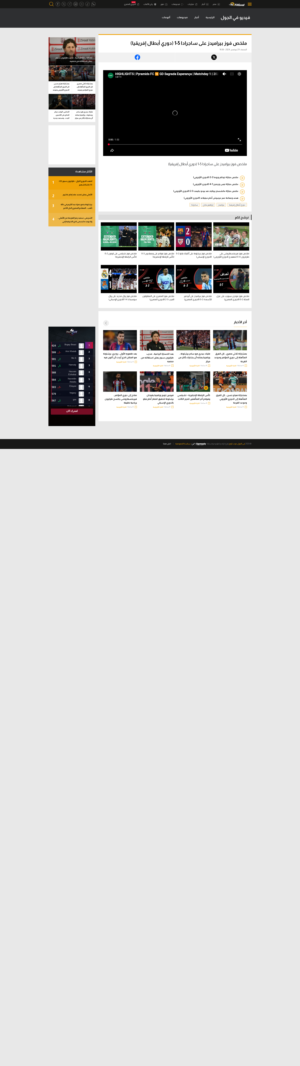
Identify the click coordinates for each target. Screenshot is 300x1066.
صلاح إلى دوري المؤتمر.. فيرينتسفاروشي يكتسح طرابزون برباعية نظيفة (121, 399)
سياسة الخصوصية (183, 443)
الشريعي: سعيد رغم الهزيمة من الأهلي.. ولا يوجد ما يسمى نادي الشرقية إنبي (72, 220)
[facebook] (58, 4)
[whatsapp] (93, 4)
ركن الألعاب (148, 4)
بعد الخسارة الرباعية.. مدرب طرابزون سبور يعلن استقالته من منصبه (157, 358)
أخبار (203, 4)
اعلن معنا (167, 443)
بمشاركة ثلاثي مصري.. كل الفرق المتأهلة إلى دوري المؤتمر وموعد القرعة (230, 357)
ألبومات (166, 17)
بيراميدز (221, 205)
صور (162, 4)
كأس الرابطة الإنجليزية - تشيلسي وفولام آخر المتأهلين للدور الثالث (193, 397)
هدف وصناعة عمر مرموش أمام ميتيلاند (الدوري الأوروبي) (211, 198)
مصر (215, 4)
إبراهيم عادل (208, 205)
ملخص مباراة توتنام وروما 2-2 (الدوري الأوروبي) (215, 177)
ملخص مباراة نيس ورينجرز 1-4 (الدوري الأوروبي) (215, 184)
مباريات (191, 4)
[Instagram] (76, 4)
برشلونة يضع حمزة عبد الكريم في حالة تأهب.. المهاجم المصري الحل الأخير (72, 206)
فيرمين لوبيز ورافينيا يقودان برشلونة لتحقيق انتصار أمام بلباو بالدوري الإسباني (158, 399)
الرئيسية (210, 17)
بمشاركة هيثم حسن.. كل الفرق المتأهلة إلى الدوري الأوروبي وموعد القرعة (231, 399)
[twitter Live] (70, 4)
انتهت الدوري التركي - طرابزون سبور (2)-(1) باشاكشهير (72, 183)
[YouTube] (82, 4)
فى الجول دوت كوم (237, 443)
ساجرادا (194, 205)
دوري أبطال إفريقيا (237, 205)
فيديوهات (176, 4)
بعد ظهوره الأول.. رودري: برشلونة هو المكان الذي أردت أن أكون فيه (120, 355)
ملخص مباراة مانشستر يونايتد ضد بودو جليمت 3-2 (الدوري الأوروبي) (205, 191)
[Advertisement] (71, 276)
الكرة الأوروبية (231, 366)
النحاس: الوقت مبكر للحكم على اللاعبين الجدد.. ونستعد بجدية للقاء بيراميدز (61, 115)
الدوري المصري (130, 4)
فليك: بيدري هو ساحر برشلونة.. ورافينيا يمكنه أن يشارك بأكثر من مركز (194, 357)
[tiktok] (87, 4)
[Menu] (249, 4)
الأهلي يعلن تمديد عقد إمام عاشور (72, 195)
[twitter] (64, 4)
